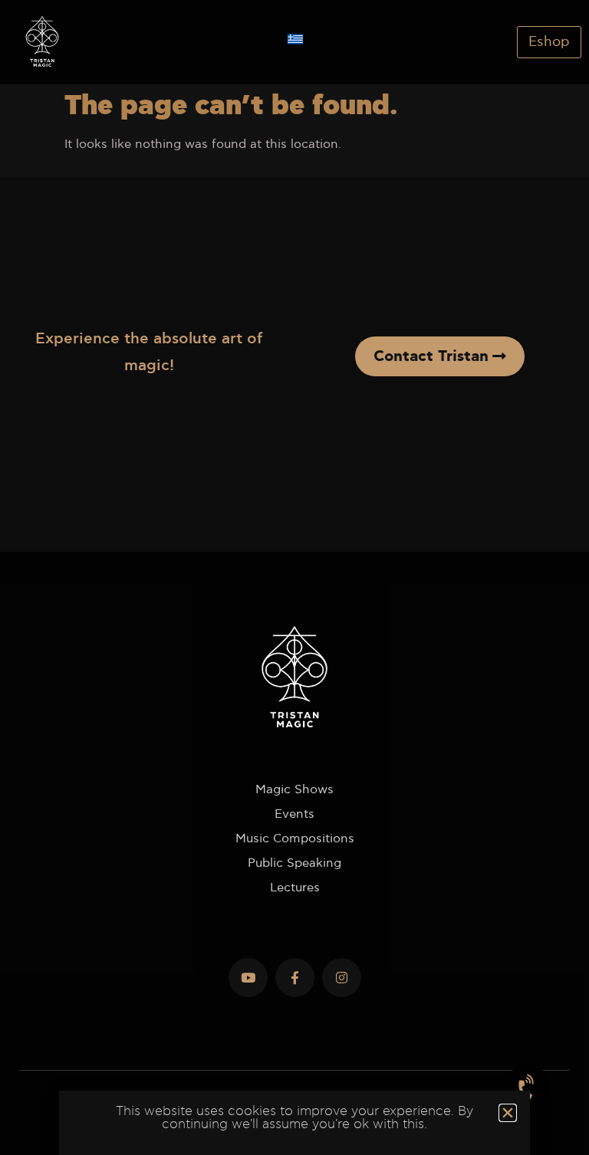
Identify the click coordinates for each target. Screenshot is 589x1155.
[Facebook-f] (294, 977)
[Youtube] (248, 977)
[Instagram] (341, 977)
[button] (508, 1113)
